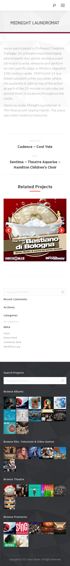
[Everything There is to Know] (35, 491)
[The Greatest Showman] (35, 453)
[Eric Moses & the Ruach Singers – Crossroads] (22, 428)
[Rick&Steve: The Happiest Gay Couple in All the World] (60, 453)
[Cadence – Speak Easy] (47, 415)
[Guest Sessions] (47, 403)
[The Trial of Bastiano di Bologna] (10, 491)
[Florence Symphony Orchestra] (35, 528)
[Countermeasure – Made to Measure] (35, 415)
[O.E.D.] (10, 503)
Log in (7, 333)
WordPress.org (12, 346)
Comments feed (12, 342)
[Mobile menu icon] (62, 5)
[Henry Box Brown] (22, 491)
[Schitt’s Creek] (10, 453)
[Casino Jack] (10, 465)
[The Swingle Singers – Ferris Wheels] (60, 403)
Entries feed (10, 337)
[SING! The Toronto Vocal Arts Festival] (22, 528)
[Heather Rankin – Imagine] (22, 415)
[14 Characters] (60, 491)
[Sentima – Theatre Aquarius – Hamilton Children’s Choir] (22, 541)
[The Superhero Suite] (35, 403)
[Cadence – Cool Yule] (10, 428)
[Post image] (35, 230)
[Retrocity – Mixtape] (10, 415)
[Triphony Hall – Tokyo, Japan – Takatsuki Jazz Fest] (60, 528)
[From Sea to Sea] (22, 403)
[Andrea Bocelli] (10, 403)
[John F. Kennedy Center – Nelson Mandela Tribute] (47, 528)
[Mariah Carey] (22, 453)
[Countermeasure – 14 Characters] (60, 415)
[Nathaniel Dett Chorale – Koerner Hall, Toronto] (10, 541)
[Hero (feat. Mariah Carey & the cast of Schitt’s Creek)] (47, 453)
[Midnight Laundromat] (47, 491)
